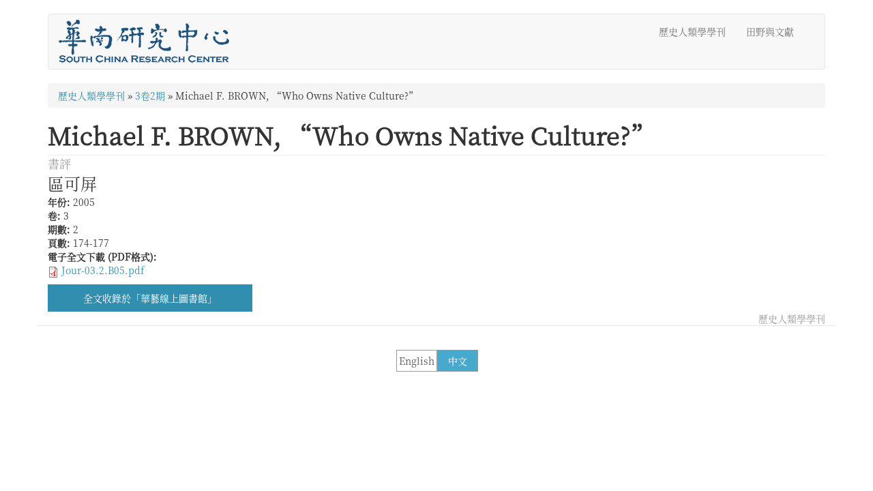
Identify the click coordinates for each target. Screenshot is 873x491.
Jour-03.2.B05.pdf (102, 270)
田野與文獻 (770, 31)
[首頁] (149, 41)
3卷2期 (150, 95)
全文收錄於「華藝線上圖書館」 (150, 298)
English (416, 361)
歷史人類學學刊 (692, 31)
